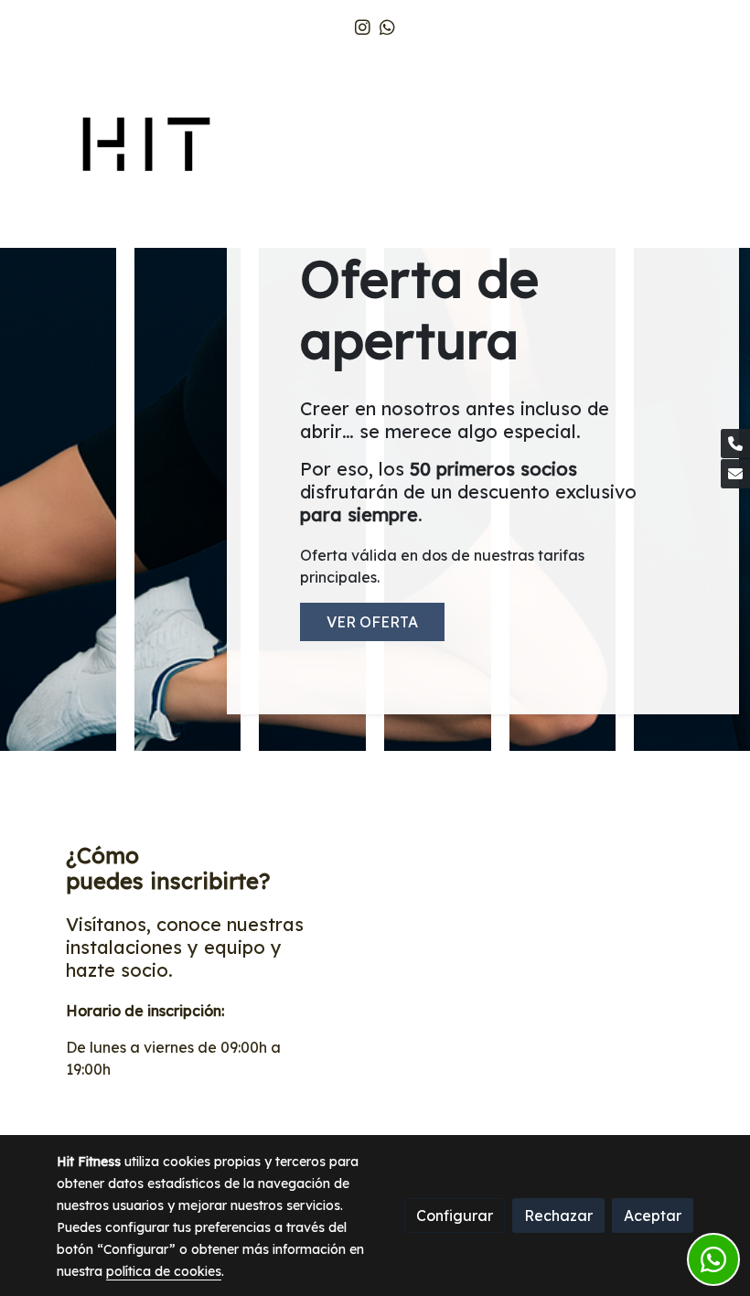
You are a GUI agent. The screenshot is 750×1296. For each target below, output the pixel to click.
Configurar (454, 1215)
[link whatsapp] (387, 26)
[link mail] (735, 473)
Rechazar (558, 1215)
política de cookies (163, 1271)
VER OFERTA (372, 622)
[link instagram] (362, 26)
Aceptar (652, 1215)
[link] (146, 147)
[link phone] (735, 443)
